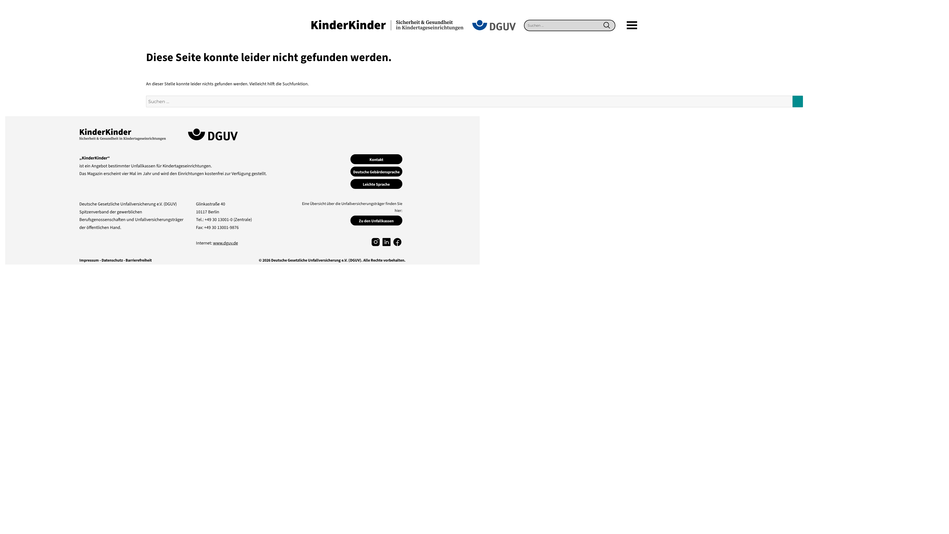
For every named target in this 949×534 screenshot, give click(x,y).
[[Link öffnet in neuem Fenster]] (376, 242)
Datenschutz (112, 260)
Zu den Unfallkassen (376, 221)
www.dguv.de (225, 243)
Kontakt (376, 159)
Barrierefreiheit (139, 260)
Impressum (89, 260)
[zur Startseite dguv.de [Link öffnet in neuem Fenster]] (494, 25)
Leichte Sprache (376, 184)
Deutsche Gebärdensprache (376, 172)
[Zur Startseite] (387, 25)
